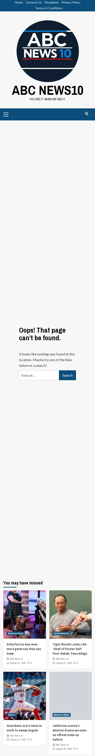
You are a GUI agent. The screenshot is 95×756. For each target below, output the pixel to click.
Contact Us (34, 2)
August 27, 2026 (18, 663)
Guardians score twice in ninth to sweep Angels (24, 728)
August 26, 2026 (64, 748)
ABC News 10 (16, 658)
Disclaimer (52, 2)
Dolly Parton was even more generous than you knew (24, 649)
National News (15, 633)
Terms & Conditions (49, 8)
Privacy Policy (71, 2)
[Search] (86, 114)
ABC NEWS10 (47, 90)
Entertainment (61, 633)
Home (19, 2)
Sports (11, 714)
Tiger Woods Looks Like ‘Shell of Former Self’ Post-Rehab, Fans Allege (70, 649)
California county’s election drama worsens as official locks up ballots (70, 732)
